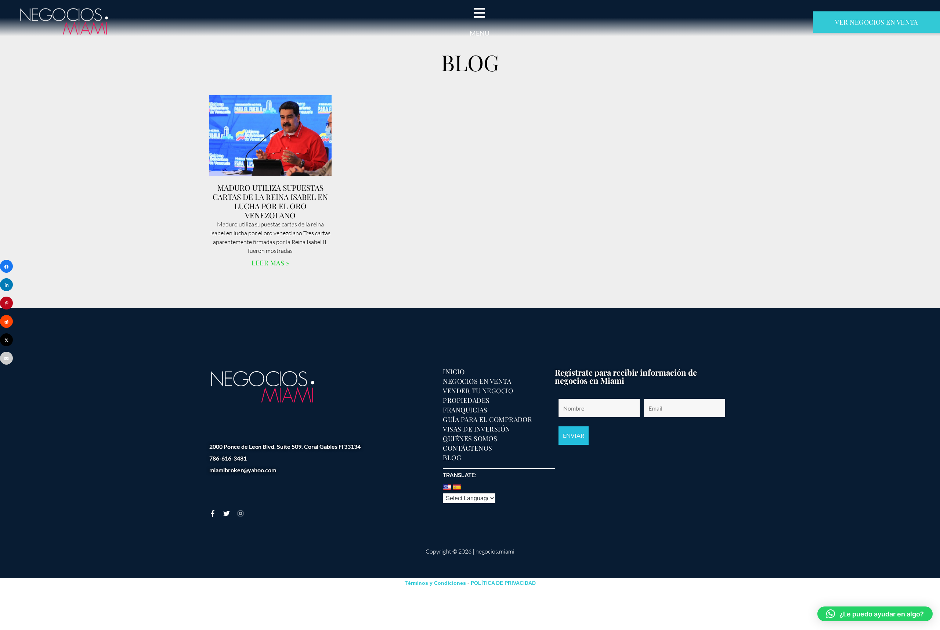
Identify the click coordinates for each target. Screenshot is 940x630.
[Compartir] (6, 266)
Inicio (453, 371)
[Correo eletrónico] (6, 358)
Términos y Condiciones (435, 583)
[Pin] (6, 303)
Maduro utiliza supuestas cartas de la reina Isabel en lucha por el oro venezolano (270, 201)
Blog (452, 457)
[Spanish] (456, 487)
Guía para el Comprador (487, 419)
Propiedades (466, 400)
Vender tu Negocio (478, 390)
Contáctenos (467, 448)
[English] (447, 487)
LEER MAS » (271, 262)
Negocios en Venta (477, 381)
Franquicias (465, 410)
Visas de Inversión (476, 429)
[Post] (6, 339)
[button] (875, 613)
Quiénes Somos (470, 438)
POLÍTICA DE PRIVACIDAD (503, 583)
